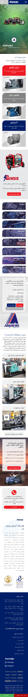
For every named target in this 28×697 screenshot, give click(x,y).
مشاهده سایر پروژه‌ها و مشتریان (14, 434)
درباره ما (19, 305)
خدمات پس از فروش (18, 637)
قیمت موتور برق (19, 647)
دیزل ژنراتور (14, 67)
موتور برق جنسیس (14, 194)
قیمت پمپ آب (19, 644)
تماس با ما (11, 305)
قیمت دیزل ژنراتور (18, 654)
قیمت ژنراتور (20, 650)
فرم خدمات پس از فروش (14, 309)
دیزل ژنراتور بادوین (14, 468)
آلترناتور (14, 122)
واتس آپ (6, 695)
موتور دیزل (14, 95)
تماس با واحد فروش (21, 695)
